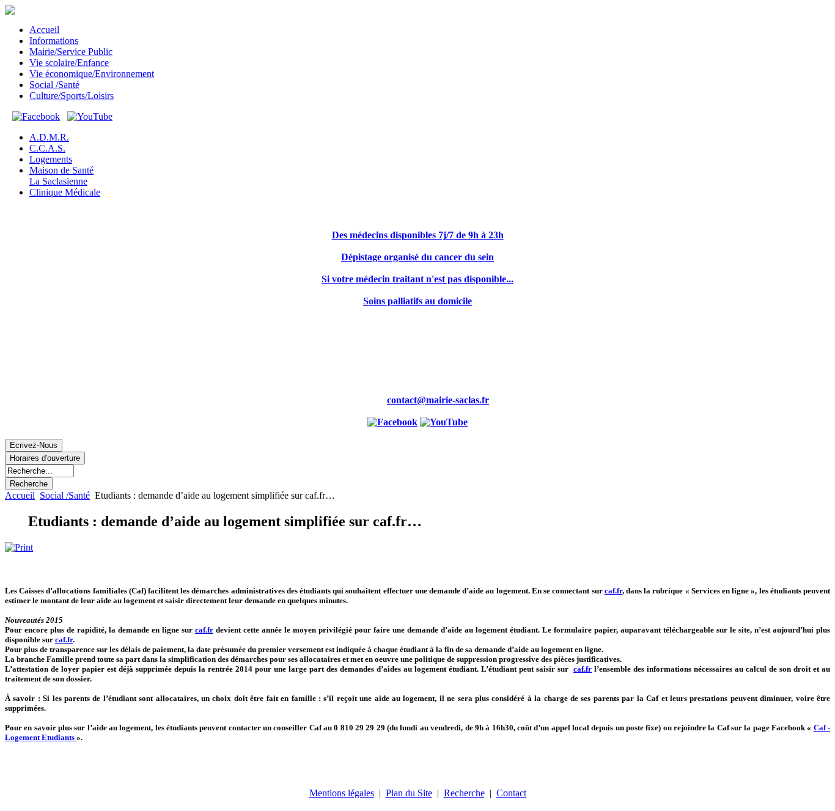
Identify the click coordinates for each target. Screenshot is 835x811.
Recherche (464, 793)
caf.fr (613, 590)
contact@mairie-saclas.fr (438, 400)
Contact (511, 793)
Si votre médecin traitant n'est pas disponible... (417, 279)
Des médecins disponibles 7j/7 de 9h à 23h (418, 235)
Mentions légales (341, 793)
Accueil (20, 495)
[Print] (19, 547)
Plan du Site (409, 793)
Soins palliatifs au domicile (417, 301)
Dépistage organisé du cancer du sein (417, 257)
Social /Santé (65, 495)
